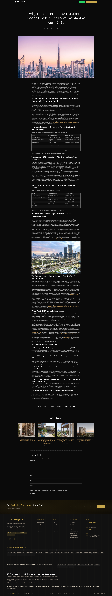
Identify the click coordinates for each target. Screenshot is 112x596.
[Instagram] (11, 539)
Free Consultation (91, 2)
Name (31, 475)
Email (31, 480)
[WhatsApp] (19, 539)
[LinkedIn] (13, 539)
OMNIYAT (94, 550)
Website (31, 485)
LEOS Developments (11, 552)
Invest (52, 2)
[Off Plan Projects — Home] (20, 2)
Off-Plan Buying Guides (62, 564)
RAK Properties (95, 552)
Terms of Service (58, 593)
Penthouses (97, 564)
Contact (63, 2)
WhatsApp (82, 2)
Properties (38, 2)
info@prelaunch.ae (93, 527)
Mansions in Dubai (40, 531)
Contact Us (56, 531)
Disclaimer (75, 593)
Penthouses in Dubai (41, 526)
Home (33, 2)
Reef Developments (29, 552)
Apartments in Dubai (41, 522)
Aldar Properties (73, 533)
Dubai (67, 28)
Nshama (102, 552)
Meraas (80, 550)
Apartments (87, 564)
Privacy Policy (52, 593)
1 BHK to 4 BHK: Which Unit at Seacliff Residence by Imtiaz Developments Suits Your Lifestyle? (65, 440)
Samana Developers (20, 552)
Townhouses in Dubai (41, 529)
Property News (57, 529)
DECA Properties (79, 552)
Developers (46, 2)
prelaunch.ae (67, 337)
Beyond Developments (65, 552)
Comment (32, 460)
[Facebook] (8, 539)
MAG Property (74, 550)
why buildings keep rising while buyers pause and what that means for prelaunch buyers (51, 238)
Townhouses (60, 566)
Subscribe (101, 506)
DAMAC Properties (73, 524)
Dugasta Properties (87, 552)
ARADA (72, 552)
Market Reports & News (72, 564)
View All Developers (74, 537)
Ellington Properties (87, 550)
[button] (51, 406)
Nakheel (68, 550)
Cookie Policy (65, 593)
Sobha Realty (72, 522)
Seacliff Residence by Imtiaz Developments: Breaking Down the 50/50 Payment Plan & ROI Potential (27, 440)
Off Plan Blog (56, 526)
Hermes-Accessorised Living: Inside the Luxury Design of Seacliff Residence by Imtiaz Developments (85, 440)
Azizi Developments (74, 535)
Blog (57, 2)
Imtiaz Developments (55, 552)
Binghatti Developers (74, 529)
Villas (92, 564)
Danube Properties (74, 531)
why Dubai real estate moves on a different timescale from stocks (64, 122)
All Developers (80, 564)
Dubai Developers (57, 524)
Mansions (65, 566)
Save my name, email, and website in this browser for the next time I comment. (49, 490)
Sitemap (70, 593)
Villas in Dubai (40, 524)
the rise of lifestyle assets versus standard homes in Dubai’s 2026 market (63, 306)
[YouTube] (16, 539)
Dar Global (47, 552)
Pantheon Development (39, 552)
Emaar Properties (73, 526)
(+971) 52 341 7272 (74, 2)
